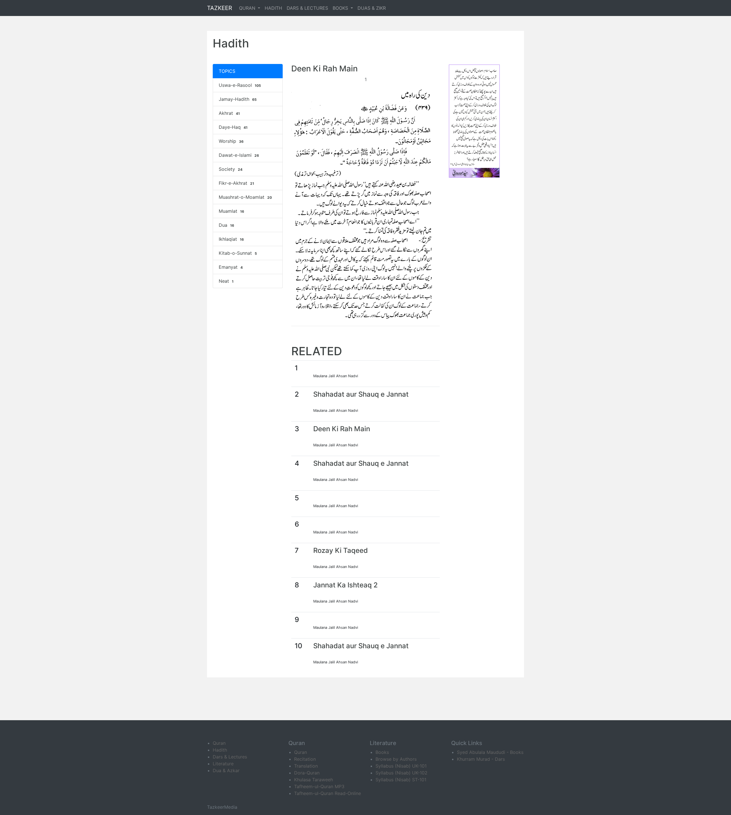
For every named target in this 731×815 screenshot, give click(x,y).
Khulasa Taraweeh (313, 779)
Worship (231, 141)
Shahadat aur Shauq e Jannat (361, 394)
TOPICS (227, 71)
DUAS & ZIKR (372, 8)
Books (382, 752)
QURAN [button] (248, 8)
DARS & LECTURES (307, 8)
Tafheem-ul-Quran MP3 (319, 786)
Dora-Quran (307, 773)
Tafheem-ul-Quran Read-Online (327, 793)
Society (230, 169)
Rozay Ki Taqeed (340, 550)
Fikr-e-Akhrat (236, 183)
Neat (226, 281)
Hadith (220, 750)
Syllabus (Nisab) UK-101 (401, 766)
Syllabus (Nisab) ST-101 (400, 779)
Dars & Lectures (230, 757)
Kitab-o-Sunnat (238, 253)
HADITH (273, 8)
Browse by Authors (396, 759)
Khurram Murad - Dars (481, 759)
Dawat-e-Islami (239, 155)
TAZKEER (219, 8)
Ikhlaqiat (231, 239)
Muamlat (231, 211)
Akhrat (229, 113)
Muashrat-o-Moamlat (245, 197)
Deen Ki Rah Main (341, 429)
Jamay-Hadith (238, 99)
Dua (226, 225)
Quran (219, 743)
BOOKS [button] (341, 8)
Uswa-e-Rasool (240, 85)
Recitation (305, 759)
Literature (223, 763)
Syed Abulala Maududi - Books (490, 752)
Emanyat (231, 267)
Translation (306, 766)
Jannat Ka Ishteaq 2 (345, 585)
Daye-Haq (233, 127)
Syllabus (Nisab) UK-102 (401, 773)
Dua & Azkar (226, 770)
